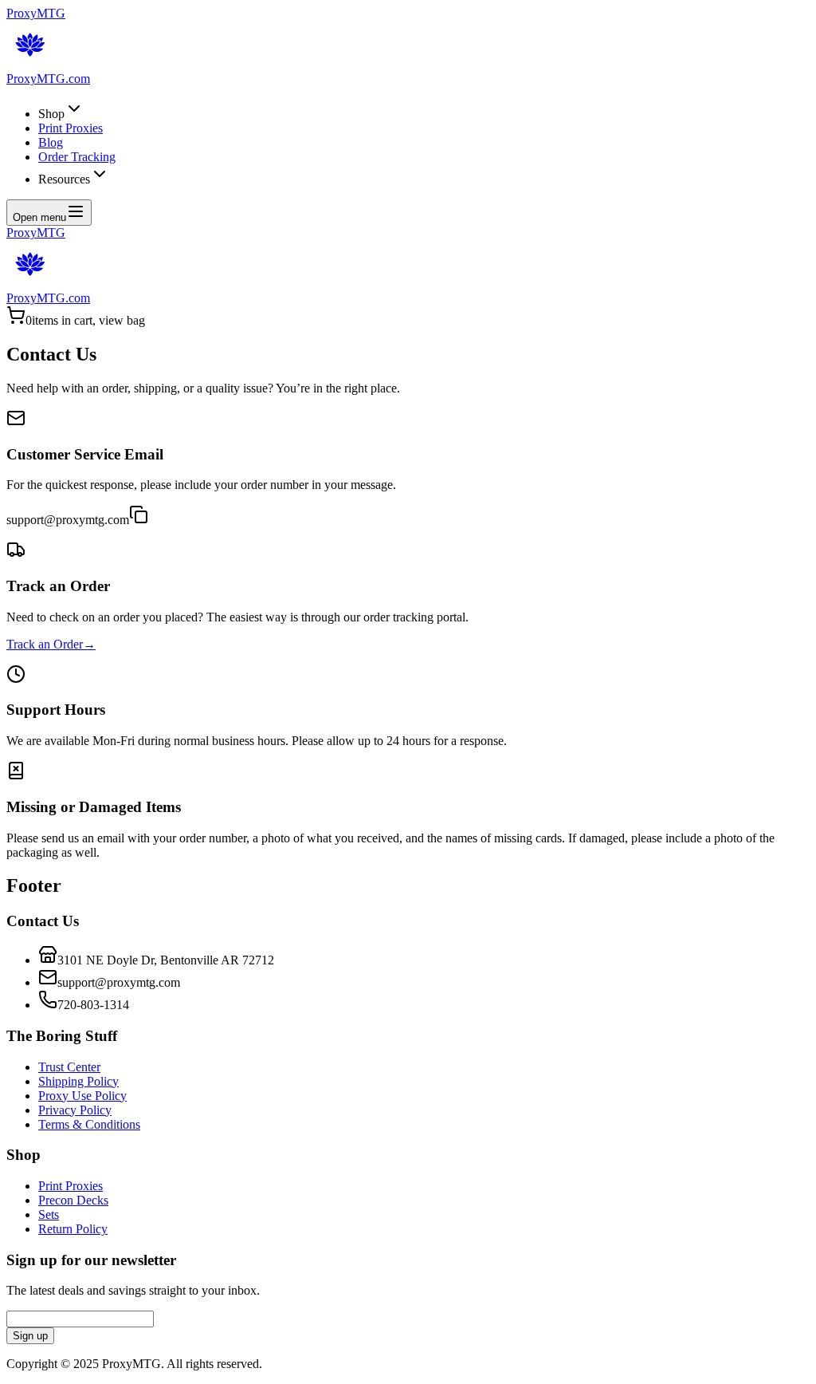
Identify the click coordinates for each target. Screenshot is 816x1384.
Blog (50, 142)
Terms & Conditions (89, 1124)
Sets (48, 1214)
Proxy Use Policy (82, 1095)
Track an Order (51, 644)
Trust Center (69, 1067)
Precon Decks (73, 1200)
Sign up (30, 1336)
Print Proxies (70, 128)
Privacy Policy (75, 1110)
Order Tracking (77, 157)
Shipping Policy (78, 1081)
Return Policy (73, 1229)
